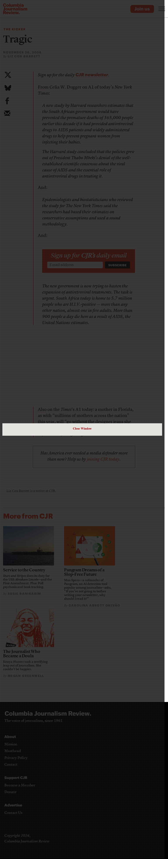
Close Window (82, 428)
